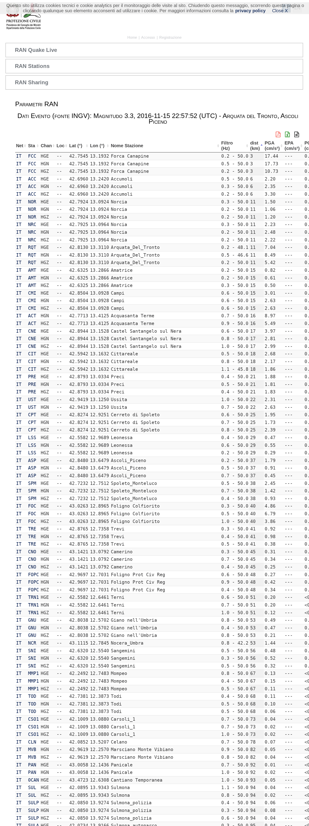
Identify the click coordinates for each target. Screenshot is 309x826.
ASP (32, 460)
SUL (32, 787)
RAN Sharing (31, 82)
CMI (32, 293)
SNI (32, 650)
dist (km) (255, 145)
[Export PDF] (278, 134)
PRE (32, 376)
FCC (32, 156)
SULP (33, 802)
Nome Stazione (127, 145)
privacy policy (250, 10)
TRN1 (33, 597)
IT (18, 156)
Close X (280, 10)
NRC (32, 224)
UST (32, 399)
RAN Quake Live (36, 50)
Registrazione (170, 37)
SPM (32, 483)
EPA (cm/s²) (292, 145)
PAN (32, 765)
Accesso (148, 37)
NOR (32, 202)
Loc (60, 145)
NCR (32, 643)
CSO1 (33, 719)
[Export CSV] (296, 134)
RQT (32, 247)
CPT (32, 414)
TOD (32, 696)
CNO (32, 551)
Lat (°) (75, 145)
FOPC (33, 574)
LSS (32, 437)
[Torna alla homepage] (23, 16)
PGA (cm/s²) (272, 145)
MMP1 (33, 673)
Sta (31, 145)
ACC (32, 179)
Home (132, 37)
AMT (32, 270)
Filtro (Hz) (227, 145)
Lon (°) (97, 145)
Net (19, 145)
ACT (32, 315)
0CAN (33, 780)
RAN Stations (32, 66)
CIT (32, 353)
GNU (32, 620)
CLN (32, 742)
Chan (46, 145)
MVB (32, 749)
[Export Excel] (287, 134)
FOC (32, 506)
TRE (32, 529)
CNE (32, 331)
